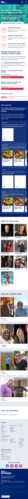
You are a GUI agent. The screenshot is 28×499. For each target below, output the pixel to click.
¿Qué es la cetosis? (12, 440)
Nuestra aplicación (21, 443)
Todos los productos (3, 426)
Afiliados (2, 454)
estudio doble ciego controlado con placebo (14, 62)
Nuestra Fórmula (4, 439)
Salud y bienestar (12, 428)
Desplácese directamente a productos (12, 23)
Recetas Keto (21, 439)
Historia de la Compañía (6, 451)
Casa (2, 5)
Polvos (2, 428)
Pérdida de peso (13, 425)
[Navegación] (26, 2)
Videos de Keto (13, 442)
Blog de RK (21, 445)
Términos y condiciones (6, 457)
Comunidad (21, 441)
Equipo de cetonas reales (6, 452)
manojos (3, 433)
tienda (5, 5)
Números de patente (5, 456)
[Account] (19, 2)
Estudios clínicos (4, 441)
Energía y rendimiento (12, 430)
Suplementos (3, 431)
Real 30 (20, 425)
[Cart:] (22, 2)
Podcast (20, 447)
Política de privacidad (5, 459)
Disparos (3, 430)
